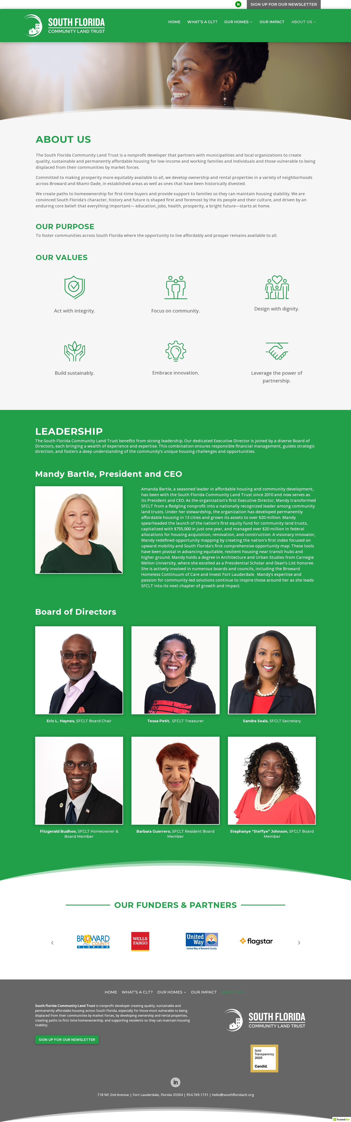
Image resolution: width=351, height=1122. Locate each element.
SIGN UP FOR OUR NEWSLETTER (284, 4)
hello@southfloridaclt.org (233, 1094)
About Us (301, 22)
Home (174, 22)
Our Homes (236, 22)
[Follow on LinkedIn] (238, 4)
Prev (52, 942)
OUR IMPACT (272, 22)
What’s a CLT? (202, 22)
